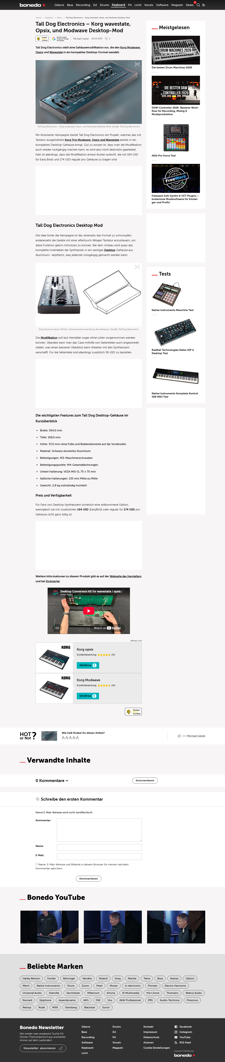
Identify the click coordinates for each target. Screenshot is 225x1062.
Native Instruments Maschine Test (173, 310)
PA (130, 4)
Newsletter (40, 1048)
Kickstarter (53, 581)
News (59, 18)
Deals (190, 4)
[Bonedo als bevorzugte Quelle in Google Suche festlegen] (61, 39)
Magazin (177, 4)
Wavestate (56, 52)
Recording (83, 4)
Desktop (109, 250)
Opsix (39, 52)
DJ (95, 4)
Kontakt (148, 1026)
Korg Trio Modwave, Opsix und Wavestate (92, 139)
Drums (104, 4)
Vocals (148, 4)
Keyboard (118, 4)
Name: (40, 846)
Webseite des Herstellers (125, 576)
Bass (70, 4)
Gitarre (59, 4)
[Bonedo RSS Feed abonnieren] (203, 5)
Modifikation (49, 337)
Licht (138, 4)
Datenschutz (151, 1037)
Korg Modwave (130, 47)
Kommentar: (43, 820)
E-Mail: (40, 855)
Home (38, 18)
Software (162, 4)
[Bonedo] (33, 5)
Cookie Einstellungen (156, 1047)
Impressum (150, 1032)
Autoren (148, 1042)
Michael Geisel (81, 39)
